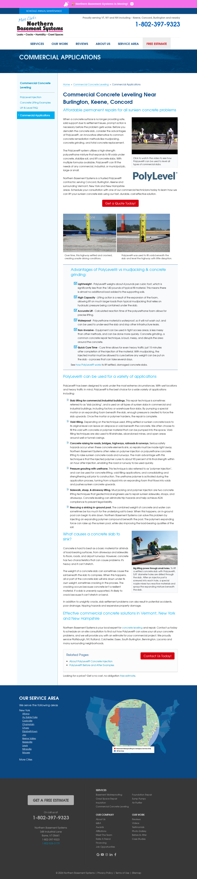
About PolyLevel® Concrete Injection (91, 661)
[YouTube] (102, 854)
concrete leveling (132, 627)
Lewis (25, 745)
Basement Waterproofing (109, 794)
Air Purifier (137, 802)
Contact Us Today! (157, 656)
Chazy (25, 727)
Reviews (136, 819)
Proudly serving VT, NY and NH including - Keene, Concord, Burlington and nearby (131, 17)
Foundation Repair (142, 794)
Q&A (98, 823)
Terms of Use (122, 873)
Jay (24, 734)
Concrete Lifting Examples (35, 102)
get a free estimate (51, 800)
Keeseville (27, 741)
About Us (100, 819)
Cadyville (27, 720)
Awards (100, 827)
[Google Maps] (98, 854)
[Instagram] (107, 854)
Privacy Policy (105, 873)
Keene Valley (29, 738)
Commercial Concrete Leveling (35, 85)
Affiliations (101, 831)
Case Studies (138, 838)
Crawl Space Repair (106, 798)
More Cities (25, 759)
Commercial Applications (35, 115)
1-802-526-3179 (51, 843)
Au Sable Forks (29, 717)
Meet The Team (104, 834)
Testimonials (138, 827)
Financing (101, 842)
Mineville (27, 748)
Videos (135, 823)
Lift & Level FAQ (29, 107)
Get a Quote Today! (120, 203)
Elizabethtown (29, 731)
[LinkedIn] (111, 854)
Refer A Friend (103, 838)
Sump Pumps (139, 798)
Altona (25, 713)
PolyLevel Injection (30, 97)
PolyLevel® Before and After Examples (91, 665)
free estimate (127, 675)
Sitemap (136, 873)
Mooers (26, 752)
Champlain (28, 724)
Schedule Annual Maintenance (44, 10)
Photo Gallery (139, 831)
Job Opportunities (105, 846)
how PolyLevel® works (88, 364)
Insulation (101, 802)
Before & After (139, 834)
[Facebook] (115, 854)
